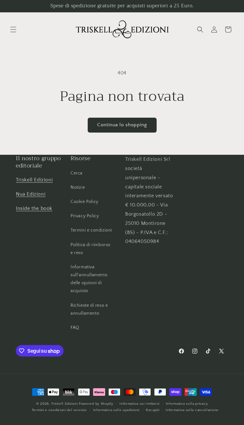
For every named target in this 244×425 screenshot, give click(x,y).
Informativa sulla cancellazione (192, 410)
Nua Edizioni (30, 194)
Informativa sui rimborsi (139, 404)
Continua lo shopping (122, 125)
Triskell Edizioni (34, 180)
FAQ (75, 327)
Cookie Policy (84, 201)
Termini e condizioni (91, 230)
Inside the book (34, 208)
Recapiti (152, 410)
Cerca (77, 173)
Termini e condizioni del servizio (59, 410)
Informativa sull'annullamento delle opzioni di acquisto (89, 279)
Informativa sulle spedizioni (116, 410)
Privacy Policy (85, 216)
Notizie (78, 187)
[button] (13, 29)
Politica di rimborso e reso (91, 248)
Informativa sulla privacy (187, 404)
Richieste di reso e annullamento (89, 309)
